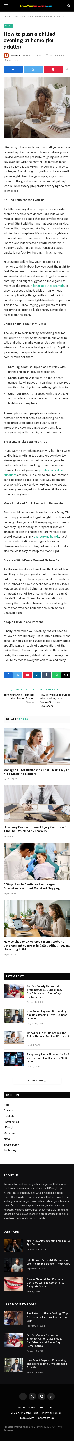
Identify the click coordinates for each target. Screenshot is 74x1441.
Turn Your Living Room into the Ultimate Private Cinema (19, 698)
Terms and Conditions (24, 1413)
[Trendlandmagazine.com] (37, 6)
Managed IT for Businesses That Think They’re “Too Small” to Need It (48, 1037)
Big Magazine (27, 1408)
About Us (46, 1408)
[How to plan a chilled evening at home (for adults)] (37, 137)
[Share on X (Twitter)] (33, 69)
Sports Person (12, 1144)
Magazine (9, 1133)
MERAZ (18, 55)
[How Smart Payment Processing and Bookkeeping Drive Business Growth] (14, 1016)
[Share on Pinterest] (53, 69)
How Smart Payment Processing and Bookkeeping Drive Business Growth (47, 1015)
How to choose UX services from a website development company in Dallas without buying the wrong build (37, 945)
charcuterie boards (46, 536)
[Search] (68, 6)
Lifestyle (9, 1127)
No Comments (56, 55)
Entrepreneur (11, 1121)
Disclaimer (27, 1418)
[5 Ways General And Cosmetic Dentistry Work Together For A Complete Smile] (13, 1284)
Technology (11, 1150)
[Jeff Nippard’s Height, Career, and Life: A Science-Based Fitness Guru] (13, 1265)
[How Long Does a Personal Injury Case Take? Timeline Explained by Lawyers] (37, 803)
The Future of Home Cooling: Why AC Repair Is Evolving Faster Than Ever (47, 1317)
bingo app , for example (48, 285)
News (8, 26)
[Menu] (6, 6)
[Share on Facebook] (13, 69)
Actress (8, 1110)
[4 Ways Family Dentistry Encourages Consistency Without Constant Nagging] (37, 861)
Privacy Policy (52, 1413)
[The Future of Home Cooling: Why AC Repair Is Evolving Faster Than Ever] (13, 1318)
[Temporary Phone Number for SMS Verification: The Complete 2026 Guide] (14, 1059)
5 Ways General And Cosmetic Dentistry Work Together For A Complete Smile (45, 1283)
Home (7, 16)
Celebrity (9, 1116)
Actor (7, 1104)
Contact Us (46, 1418)
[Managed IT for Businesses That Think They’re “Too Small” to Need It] (37, 746)
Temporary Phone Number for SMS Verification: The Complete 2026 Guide (48, 1058)
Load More (35, 1080)
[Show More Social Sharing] (67, 69)
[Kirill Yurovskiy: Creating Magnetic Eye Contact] (13, 1245)
